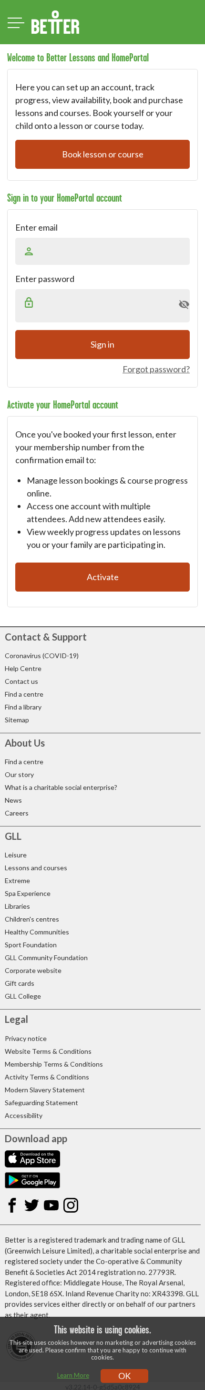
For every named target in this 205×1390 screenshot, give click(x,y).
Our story (19, 774)
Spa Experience (28, 893)
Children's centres (32, 919)
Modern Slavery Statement (45, 1090)
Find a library (23, 707)
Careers (17, 813)
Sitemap (17, 720)
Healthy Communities (37, 932)
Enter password (44, 278)
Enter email (36, 227)
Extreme (17, 880)
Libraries (17, 906)
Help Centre (23, 668)
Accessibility (23, 1115)
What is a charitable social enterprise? (61, 787)
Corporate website (33, 970)
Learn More (73, 1375)
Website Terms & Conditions (48, 1051)
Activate (103, 577)
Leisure (16, 855)
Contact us (21, 681)
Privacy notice (26, 1038)
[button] (184, 304)
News (13, 800)
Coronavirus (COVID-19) (42, 655)
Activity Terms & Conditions (47, 1077)
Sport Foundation (31, 945)
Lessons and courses (36, 868)
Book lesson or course (103, 154)
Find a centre (24, 694)
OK (124, 1376)
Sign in (102, 344)
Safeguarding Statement (41, 1102)
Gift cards (19, 983)
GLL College (23, 996)
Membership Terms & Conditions (54, 1064)
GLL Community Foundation (46, 957)
